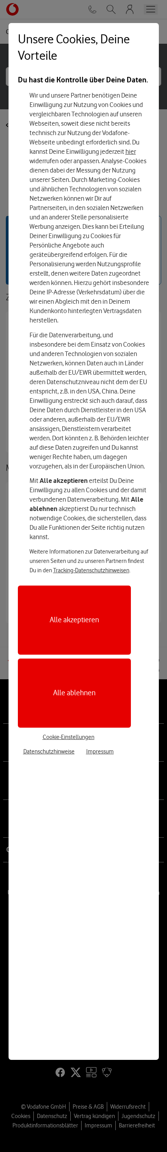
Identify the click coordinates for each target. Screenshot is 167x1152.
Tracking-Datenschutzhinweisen (91, 570)
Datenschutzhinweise (49, 751)
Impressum (100, 751)
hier (130, 151)
